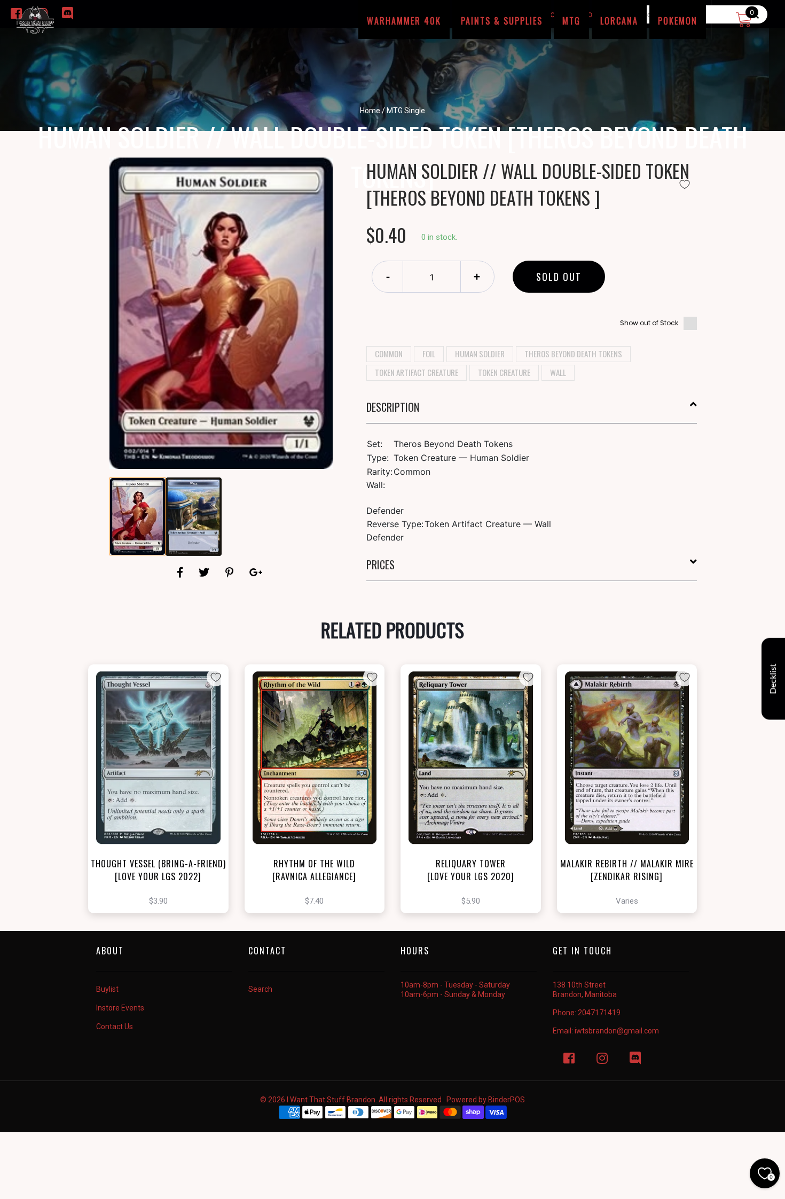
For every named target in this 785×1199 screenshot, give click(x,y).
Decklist (773, 678)
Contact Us (114, 1026)
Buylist (107, 989)
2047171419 (599, 1012)
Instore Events (120, 1008)
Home (370, 110)
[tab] (531, 411)
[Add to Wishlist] (684, 184)
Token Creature (504, 372)
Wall (558, 372)
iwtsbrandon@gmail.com (617, 1030)
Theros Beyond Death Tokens (573, 353)
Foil (428, 353)
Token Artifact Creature (416, 372)
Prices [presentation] (380, 565)
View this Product (163, 807)
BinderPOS (506, 1099)
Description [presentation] (392, 407)
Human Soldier (480, 353)
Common (389, 353)
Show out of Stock (649, 322)
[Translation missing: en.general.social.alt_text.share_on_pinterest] (231, 572)
